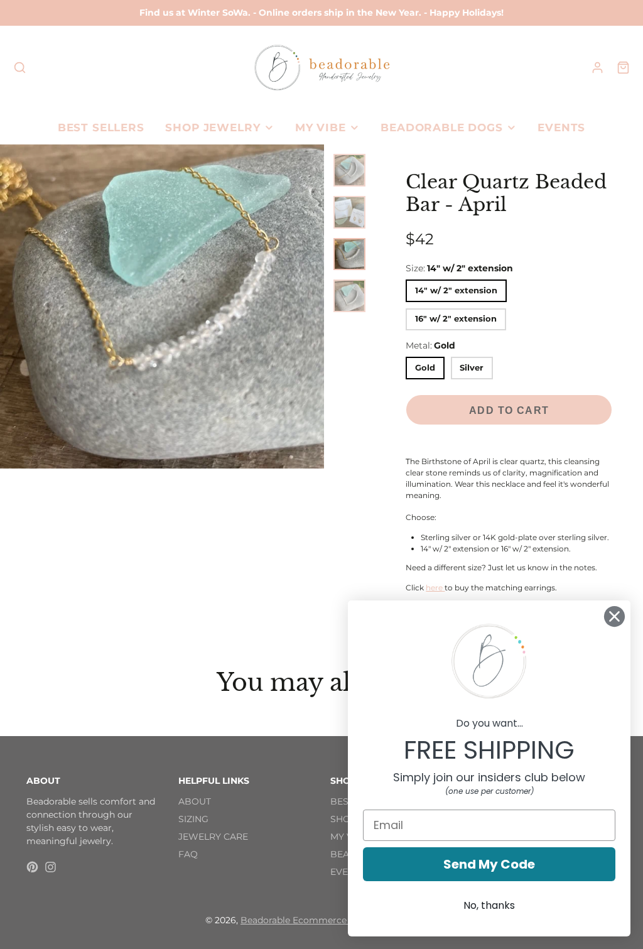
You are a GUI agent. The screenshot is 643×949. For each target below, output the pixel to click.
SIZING (193, 819)
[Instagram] (51, 867)
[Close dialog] (614, 616)
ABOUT (194, 801)
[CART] (623, 67)
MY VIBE (320, 127)
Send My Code (489, 864)
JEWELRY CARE (213, 836)
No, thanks (489, 905)
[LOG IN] (597, 67)
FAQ (188, 854)
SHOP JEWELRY (212, 127)
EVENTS (561, 127)
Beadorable (266, 920)
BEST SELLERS (101, 127)
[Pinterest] (32, 867)
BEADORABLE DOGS (442, 127)
